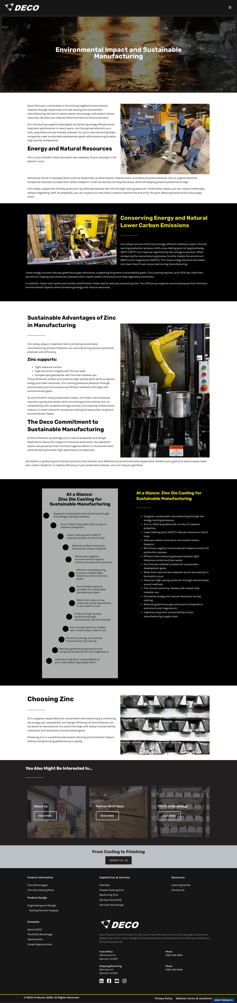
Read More (45, 815)
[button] (230, 7)
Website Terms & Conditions (194, 998)
